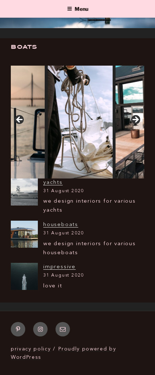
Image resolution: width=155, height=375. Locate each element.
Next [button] (135, 120)
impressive (59, 267)
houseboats (60, 225)
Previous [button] (19, 120)
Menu (81, 9)
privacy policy (31, 349)
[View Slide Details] (72, 122)
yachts (53, 182)
